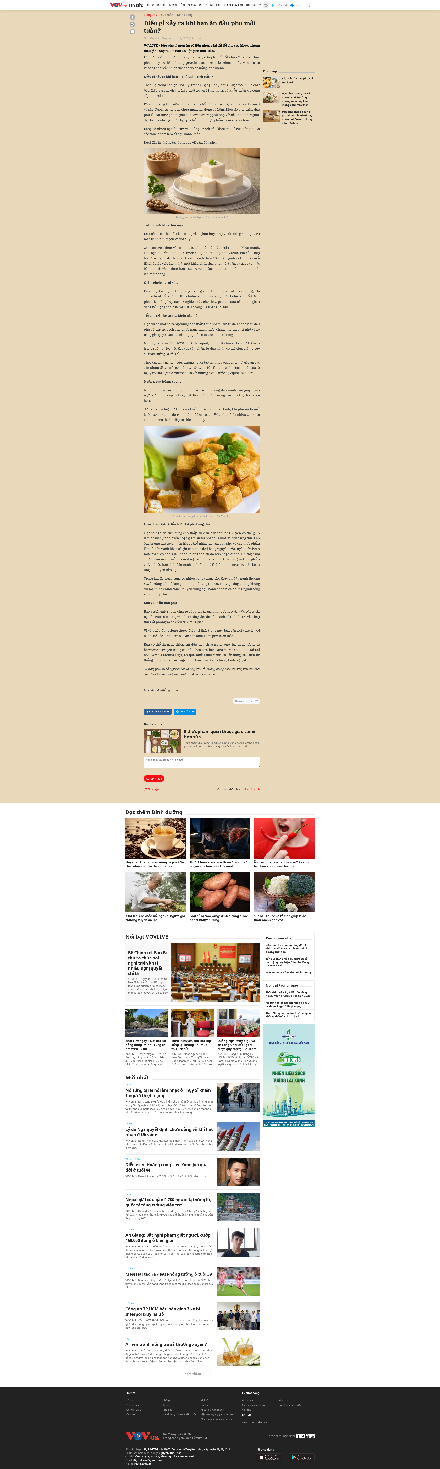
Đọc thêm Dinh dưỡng (154, 812)
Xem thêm (193, 1374)
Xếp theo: (222, 789)
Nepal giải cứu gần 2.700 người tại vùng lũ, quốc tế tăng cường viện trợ (168, 1202)
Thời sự (149, 4)
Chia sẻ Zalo (187, 711)
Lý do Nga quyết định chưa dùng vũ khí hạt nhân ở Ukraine (169, 1131)
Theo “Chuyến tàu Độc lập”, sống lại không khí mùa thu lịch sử (192, 1045)
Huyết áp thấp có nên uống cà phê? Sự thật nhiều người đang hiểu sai (154, 864)
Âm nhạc (246, 1409)
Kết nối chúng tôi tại (282, 1436)
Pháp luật (129, 1229)
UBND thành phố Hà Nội (254, 1422)
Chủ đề (246, 1415)
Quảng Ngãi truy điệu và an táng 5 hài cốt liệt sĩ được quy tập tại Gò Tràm (236, 1045)
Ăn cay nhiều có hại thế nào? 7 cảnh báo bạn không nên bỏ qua (281, 864)
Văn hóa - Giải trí (233, 4)
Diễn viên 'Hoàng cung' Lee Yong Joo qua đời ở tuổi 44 (166, 1167)
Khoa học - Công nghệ (212, 1409)
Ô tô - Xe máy (188, 4)
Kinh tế (173, 4)
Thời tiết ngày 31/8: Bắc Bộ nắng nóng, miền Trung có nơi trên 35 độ (145, 1045)
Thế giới (161, 4)
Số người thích (251, 789)
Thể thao (251, 4)
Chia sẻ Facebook (159, 711)
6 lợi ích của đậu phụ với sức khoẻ (297, 80)
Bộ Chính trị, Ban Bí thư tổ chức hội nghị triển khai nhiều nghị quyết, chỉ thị (147, 963)
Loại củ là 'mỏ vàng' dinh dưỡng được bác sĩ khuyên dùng (219, 918)
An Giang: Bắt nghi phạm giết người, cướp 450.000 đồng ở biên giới (167, 1237)
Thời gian (234, 789)
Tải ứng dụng (265, 1449)
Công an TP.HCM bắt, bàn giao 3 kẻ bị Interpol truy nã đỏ (162, 1311)
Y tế (127, 1338)
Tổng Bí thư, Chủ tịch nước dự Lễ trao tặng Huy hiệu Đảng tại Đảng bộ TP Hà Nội (287, 962)
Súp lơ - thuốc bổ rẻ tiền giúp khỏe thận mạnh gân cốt (280, 918)
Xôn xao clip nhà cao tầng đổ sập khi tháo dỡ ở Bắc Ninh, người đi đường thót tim (286, 949)
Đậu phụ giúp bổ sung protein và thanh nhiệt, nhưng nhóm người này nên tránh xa (297, 117)
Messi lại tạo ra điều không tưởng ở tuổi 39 (168, 1274)
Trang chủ (150, 15)
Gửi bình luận (154, 778)
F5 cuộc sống (251, 1393)
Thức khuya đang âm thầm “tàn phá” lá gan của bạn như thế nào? (218, 864)
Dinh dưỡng (185, 15)
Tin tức (128, 1084)
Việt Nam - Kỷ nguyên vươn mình (218, 1414)
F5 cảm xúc (247, 1400)
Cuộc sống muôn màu (253, 1405)
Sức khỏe (167, 15)
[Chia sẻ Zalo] (132, 24)
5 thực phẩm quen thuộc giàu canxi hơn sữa (219, 734)
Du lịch (203, 4)
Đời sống (215, 4)
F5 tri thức (284, 1400)
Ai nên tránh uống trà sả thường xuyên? (166, 1344)
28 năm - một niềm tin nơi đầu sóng (288, 972)
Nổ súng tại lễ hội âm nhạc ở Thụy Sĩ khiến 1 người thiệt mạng (168, 1092)
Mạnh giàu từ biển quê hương (216, 1418)
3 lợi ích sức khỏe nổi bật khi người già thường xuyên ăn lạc (155, 918)
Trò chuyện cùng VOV (290, 1405)
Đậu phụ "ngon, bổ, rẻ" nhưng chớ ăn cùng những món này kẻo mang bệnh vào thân (296, 99)
